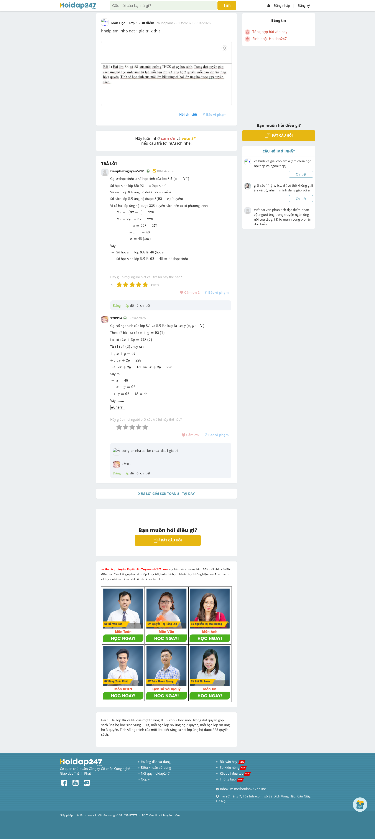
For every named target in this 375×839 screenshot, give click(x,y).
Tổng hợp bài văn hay (269, 31)
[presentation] (117, 179)
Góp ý (145, 779)
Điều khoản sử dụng (156, 767)
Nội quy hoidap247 (155, 773)
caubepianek (165, 23)
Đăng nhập (282, 5)
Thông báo (231, 779)
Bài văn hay (231, 761)
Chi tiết (301, 174)
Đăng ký (304, 5)
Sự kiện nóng (232, 767)
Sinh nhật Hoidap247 (269, 38)
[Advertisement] (278, 81)
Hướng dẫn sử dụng (156, 761)
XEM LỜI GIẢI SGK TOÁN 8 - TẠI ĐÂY (166, 493)
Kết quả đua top (235, 773)
